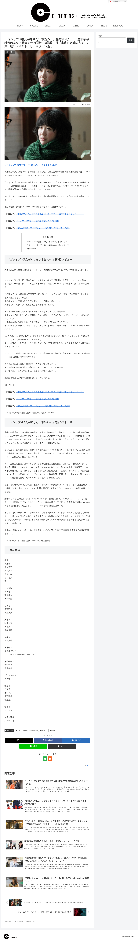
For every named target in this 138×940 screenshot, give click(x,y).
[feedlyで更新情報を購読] (45, 758)
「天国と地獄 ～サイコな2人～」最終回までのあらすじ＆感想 (43, 228)
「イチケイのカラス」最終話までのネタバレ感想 (37, 221)
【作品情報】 (31, 249)
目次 (44, 237)
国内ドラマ (10, 730)
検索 (100, 36)
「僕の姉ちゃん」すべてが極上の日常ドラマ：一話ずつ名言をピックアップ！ (50, 214)
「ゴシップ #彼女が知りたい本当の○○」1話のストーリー (48, 245)
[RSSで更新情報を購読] (50, 758)
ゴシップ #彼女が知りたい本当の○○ (27, 730)
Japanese (116, 1)
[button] (62, 746)
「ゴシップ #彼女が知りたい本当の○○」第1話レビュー (47, 242)
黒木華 (53, 730)
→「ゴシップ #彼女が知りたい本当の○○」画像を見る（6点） (31, 165)
